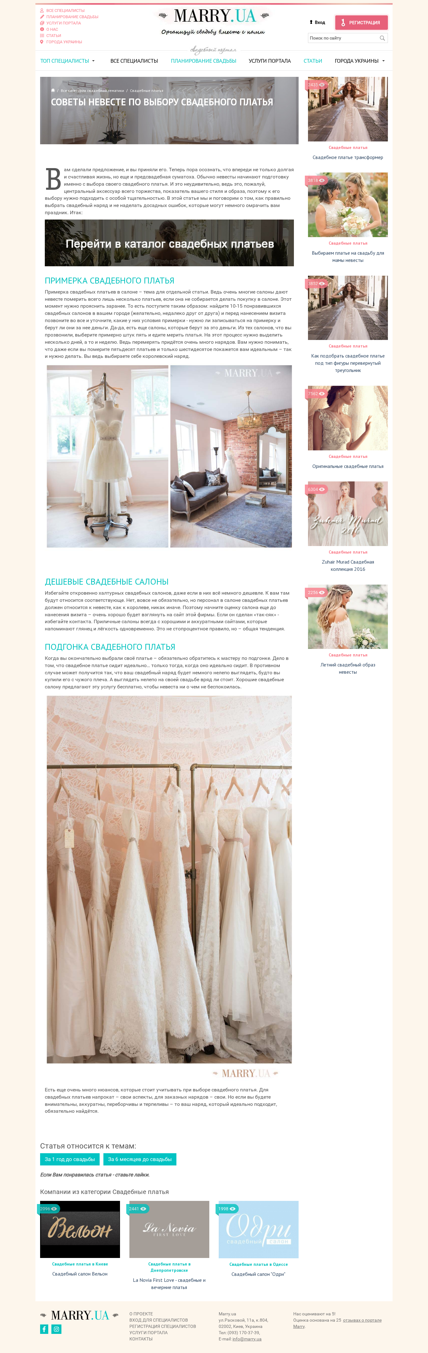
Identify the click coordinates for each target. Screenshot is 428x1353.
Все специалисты (134, 60)
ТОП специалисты (64, 60)
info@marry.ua (247, 1338)
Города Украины (356, 60)
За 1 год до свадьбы (70, 1159)
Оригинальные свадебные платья (348, 466)
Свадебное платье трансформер (348, 157)
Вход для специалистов (158, 1320)
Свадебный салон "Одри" (258, 1274)
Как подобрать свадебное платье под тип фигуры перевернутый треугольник (348, 363)
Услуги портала (270, 60)
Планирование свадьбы (203, 60)
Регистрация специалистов (162, 1326)
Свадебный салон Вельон (79, 1274)
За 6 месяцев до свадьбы (140, 1159)
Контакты (141, 1338)
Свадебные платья (348, 147)
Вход (320, 22)
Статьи (313, 60)
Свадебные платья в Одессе (258, 1264)
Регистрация (364, 22)
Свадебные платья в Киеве (80, 1264)
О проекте (141, 1313)
